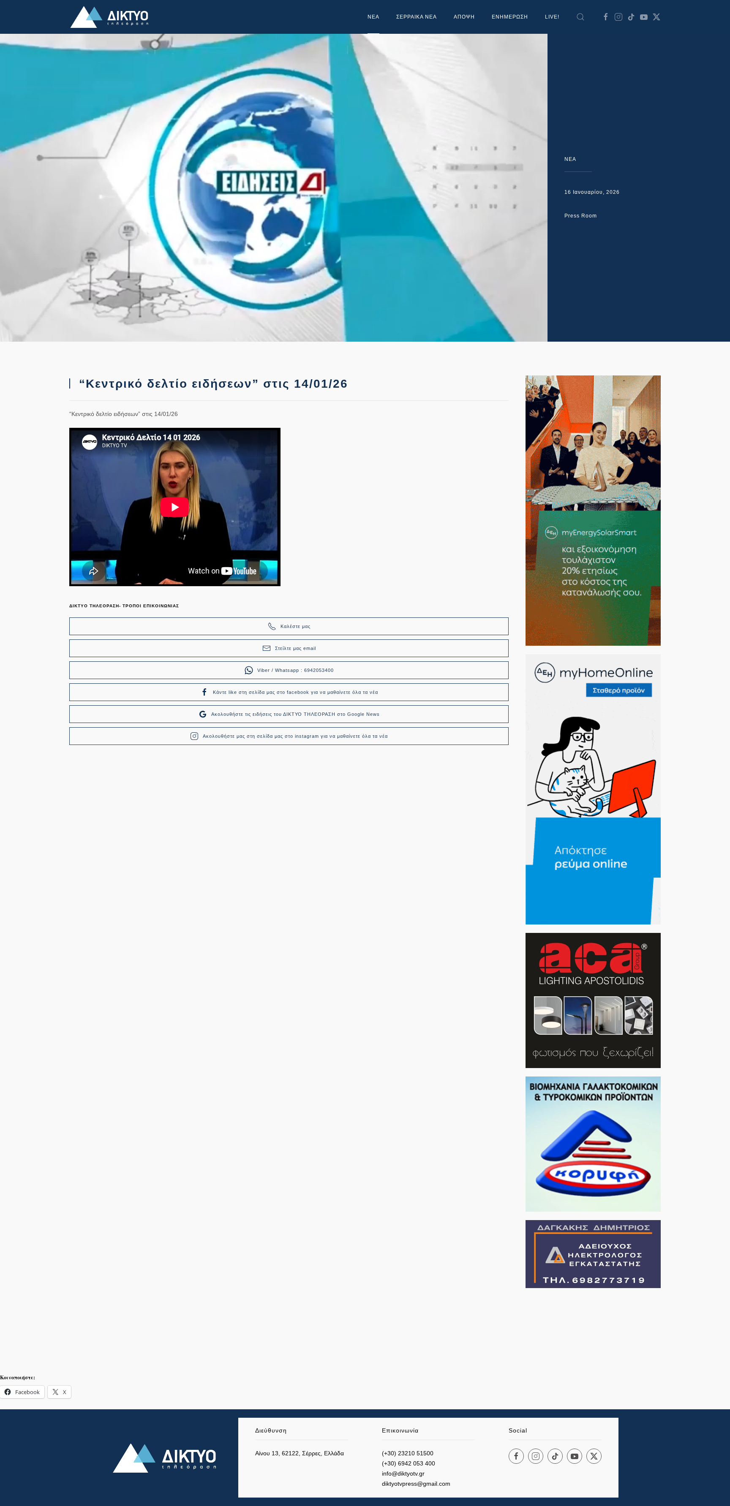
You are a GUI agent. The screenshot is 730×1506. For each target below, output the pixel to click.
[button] (580, 17)
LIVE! (552, 17)
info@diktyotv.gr (403, 1473)
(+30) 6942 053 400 (408, 1463)
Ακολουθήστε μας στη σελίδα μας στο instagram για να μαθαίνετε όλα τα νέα (295, 736)
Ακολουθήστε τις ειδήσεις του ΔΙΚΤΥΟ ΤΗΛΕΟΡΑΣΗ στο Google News (295, 714)
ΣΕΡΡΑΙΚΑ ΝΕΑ (416, 17)
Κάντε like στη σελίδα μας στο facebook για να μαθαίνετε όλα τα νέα (295, 692)
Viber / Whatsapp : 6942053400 (295, 670)
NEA (570, 159)
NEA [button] (373, 17)
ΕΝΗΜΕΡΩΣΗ (510, 17)
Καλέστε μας (296, 626)
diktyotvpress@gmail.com (416, 1483)
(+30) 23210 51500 (407, 1453)
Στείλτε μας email (295, 648)
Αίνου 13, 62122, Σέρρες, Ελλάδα (299, 1453)
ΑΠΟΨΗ (464, 17)
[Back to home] (111, 17)
